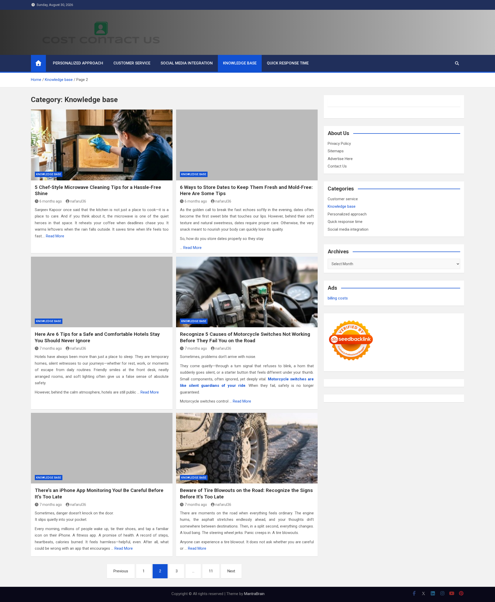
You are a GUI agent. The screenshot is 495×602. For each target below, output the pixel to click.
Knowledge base (240, 63)
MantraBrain (254, 593)
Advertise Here (340, 158)
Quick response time (288, 63)
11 (211, 571)
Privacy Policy (339, 143)
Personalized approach (78, 63)
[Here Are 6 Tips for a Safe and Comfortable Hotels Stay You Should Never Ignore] (101, 292)
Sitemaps (336, 151)
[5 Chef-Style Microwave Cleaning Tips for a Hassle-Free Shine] (101, 145)
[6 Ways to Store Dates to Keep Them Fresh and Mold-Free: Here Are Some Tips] (247, 145)
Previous (120, 571)
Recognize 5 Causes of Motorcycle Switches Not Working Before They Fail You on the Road (245, 337)
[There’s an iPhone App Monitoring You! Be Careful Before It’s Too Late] (101, 448)
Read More (55, 236)
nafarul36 (78, 201)
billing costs (338, 298)
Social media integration (187, 63)
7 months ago (50, 348)
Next (231, 571)
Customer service (131, 63)
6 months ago (50, 201)
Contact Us (337, 166)
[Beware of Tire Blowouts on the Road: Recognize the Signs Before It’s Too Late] (247, 448)
